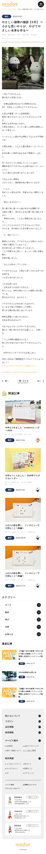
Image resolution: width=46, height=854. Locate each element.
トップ (4, 9)
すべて (8, 605)
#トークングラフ (16, 38)
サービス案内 (11, 741)
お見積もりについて (30, 784)
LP (7, 773)
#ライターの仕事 (10, 532)
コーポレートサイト (13, 764)
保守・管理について (13, 751)
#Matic (4, 34)
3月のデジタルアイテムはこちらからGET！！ (23, 372)
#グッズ (7, 434)
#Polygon (34, 34)
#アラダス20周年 (17, 434)
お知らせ (9, 634)
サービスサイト (12, 768)
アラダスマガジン (12, 9)
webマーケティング (31, 746)
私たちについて (12, 716)
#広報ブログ (15, 482)
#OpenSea (26, 34)
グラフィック (29, 773)
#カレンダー (6, 38)
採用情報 (9, 733)
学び (7, 620)
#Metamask (11, 34)
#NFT (19, 34)
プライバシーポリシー (12, 788)
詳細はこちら (31, 825)
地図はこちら (31, 797)
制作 (6, 16)
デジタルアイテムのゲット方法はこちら (21, 366)
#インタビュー (21, 532)
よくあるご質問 (30, 751)
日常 (7, 627)
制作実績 (9, 758)
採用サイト (28, 768)
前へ (7, 381)
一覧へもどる (23, 381)
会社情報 (9, 727)
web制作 (9, 746)
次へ (39, 381)
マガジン (9, 721)
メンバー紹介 (9, 784)
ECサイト (27, 764)
